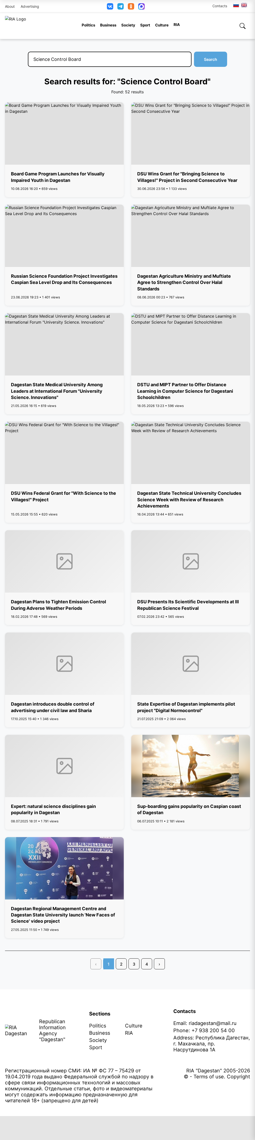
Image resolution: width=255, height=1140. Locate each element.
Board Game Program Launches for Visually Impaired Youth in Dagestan (58, 177)
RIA (177, 24)
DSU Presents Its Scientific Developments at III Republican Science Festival (188, 605)
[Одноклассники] (131, 6)
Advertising (30, 6)
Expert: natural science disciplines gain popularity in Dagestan (53, 809)
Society (128, 25)
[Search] (242, 25)
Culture (162, 25)
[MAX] (141, 6)
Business (108, 25)
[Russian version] (236, 5)
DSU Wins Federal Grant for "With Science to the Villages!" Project (63, 496)
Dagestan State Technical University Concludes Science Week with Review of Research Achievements (189, 499)
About (10, 6)
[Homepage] (15, 26)
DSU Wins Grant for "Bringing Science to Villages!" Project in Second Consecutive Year (187, 177)
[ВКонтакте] (110, 6)
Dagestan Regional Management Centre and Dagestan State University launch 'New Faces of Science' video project (63, 915)
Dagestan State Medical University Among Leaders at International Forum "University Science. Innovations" (57, 391)
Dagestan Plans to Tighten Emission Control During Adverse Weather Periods (58, 605)
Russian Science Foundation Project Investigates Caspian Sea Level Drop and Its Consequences (64, 279)
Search (210, 59)
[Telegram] (120, 6)
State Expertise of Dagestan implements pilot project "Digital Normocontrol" (186, 707)
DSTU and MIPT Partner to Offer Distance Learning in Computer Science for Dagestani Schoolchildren (185, 391)
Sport (145, 25)
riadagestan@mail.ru (213, 1023)
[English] (244, 5)
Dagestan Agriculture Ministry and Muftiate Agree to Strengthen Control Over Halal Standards (184, 282)
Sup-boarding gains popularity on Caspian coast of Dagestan (189, 809)
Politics (88, 25)
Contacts (219, 6)
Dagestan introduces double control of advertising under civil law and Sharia (52, 707)
